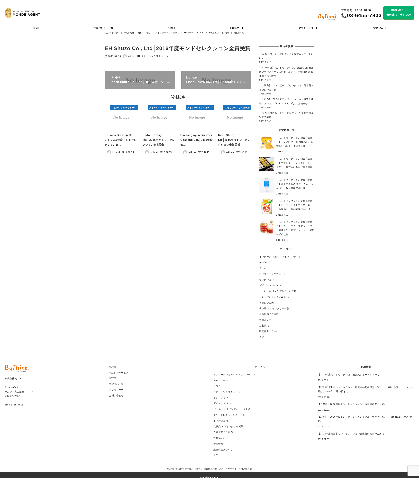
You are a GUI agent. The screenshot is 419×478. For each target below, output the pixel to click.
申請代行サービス (118, 372)
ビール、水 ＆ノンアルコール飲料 (277, 291)
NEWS (112, 378)
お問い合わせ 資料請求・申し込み (398, 12)
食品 (261, 337)
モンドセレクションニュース (275, 296)
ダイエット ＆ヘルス (270, 285)
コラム (262, 268)
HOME (112, 366)
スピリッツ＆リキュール (154, 56)
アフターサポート (118, 389)
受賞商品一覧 (116, 384)
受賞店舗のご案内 (269, 314)
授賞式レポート (267, 320)
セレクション (266, 279)
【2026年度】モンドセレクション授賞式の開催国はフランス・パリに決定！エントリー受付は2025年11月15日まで (286, 71)
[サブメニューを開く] (203, 372)
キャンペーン (266, 262)
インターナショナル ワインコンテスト (280, 256)
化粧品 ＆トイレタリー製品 (274, 308)
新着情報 (264, 325)
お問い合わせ (116, 395)
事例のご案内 (266, 302)
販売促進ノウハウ (269, 331)
